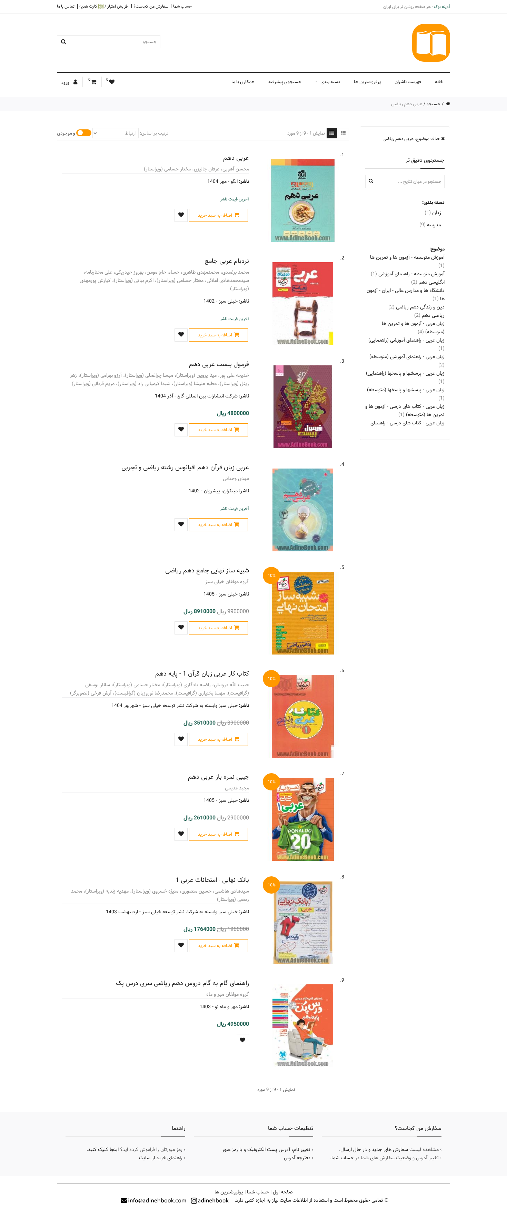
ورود (65, 82)
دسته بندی (330, 82)
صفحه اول (283, 1192)
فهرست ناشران (408, 82)
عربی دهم (236, 157)
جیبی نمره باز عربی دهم (218, 776)
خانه (439, 82)
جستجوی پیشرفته (284, 82)
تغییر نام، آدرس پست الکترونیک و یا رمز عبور (266, 1149)
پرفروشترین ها (367, 82)
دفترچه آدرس (297, 1158)
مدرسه (430, 224)
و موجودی (66, 133)
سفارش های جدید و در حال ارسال (374, 1149)
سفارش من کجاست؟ (150, 6)
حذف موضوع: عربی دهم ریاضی (411, 138)
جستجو (433, 104)
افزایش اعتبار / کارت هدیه (104, 6)
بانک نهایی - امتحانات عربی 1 (212, 880)
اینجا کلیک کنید (103, 1149)
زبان (433, 212)
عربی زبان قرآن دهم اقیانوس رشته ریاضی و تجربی (185, 467)
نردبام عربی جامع (227, 261)
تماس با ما (65, 6)
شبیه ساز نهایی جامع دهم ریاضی (207, 570)
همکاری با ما (243, 82)
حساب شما (182, 6)
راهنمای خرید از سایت (160, 1158)
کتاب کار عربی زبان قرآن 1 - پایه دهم (202, 673)
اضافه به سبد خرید (215, 215)
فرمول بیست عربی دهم (219, 364)
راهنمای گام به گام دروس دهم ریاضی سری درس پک (182, 983)
